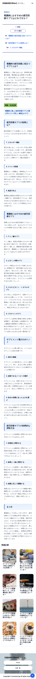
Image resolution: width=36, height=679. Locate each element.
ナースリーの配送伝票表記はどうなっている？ (26, 615)
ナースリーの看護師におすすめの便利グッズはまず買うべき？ (26, 567)
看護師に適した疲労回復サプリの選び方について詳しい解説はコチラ (17, 112)
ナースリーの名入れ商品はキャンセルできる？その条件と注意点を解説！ (26, 640)
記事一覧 (18, 668)
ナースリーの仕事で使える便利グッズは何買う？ (9, 566)
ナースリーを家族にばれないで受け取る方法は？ (9, 615)
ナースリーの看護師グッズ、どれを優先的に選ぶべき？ (9, 591)
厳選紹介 (7, 12)
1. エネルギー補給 (16, 47)
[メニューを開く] (32, 3)
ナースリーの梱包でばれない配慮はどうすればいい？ (9, 638)
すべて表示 (18, 31)
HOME (18, 662)
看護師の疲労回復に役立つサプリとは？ (18, 37)
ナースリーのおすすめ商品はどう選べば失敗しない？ (26, 591)
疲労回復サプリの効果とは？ (18, 43)
